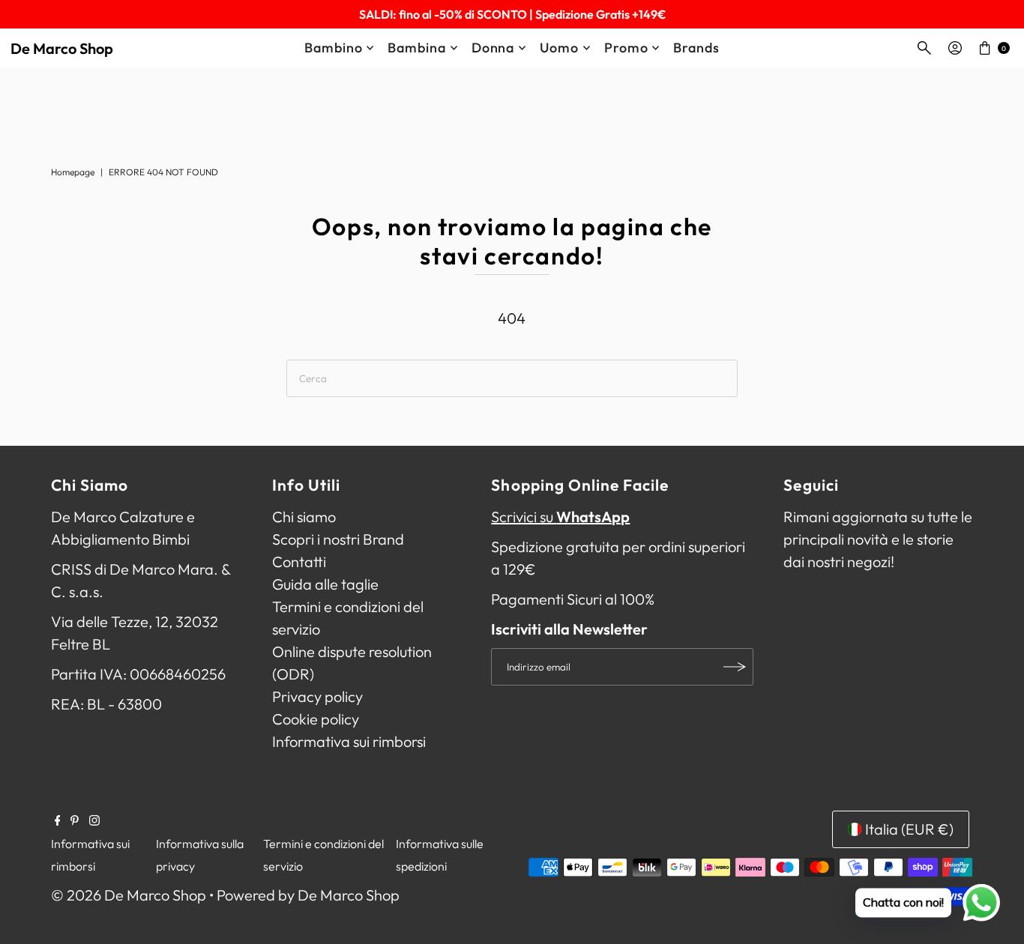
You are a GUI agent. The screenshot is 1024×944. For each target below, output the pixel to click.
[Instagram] (94, 820)
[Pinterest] (74, 820)
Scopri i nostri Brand (338, 539)
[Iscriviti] (734, 667)
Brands (696, 47)
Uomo (559, 47)
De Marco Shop (61, 48)
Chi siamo (304, 516)
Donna (493, 47)
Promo (626, 47)
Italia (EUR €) (909, 829)
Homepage (72, 172)
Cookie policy (315, 718)
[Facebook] (58, 820)
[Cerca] (924, 48)
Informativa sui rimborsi (349, 741)
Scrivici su (560, 516)
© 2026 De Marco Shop (128, 895)
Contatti (299, 561)
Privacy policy (317, 696)
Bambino (333, 47)
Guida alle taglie (325, 584)
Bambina (416, 47)
